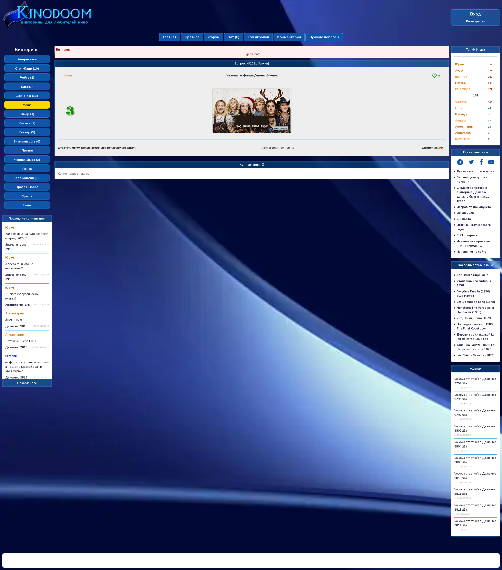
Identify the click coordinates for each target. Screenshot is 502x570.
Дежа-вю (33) (27, 96)
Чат (233, 37)
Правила (192, 37)
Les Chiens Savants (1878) (475, 355)
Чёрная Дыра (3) (27, 160)
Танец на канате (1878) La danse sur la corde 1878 (476, 347)
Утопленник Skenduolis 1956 (474, 283)
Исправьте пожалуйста (474, 207)
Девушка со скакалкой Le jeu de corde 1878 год (476, 337)
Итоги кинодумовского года (474, 227)
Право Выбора (27, 187)
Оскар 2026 (465, 213)
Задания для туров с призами (472, 179)
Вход (475, 14)
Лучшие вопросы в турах (475, 171)
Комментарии (289, 37)
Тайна (27, 205)
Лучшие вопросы (324, 37)
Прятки (27, 150)
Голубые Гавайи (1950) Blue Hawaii (473, 294)
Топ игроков (258, 37)
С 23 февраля (467, 235)
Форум (213, 37)
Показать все (27, 383)
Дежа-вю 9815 (16, 326)
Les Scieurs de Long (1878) (476, 302)
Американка (27, 59)
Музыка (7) (27, 123)
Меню (27, 105)
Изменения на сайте (471, 252)
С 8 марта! (464, 219)
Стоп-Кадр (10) (27, 68)
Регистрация (475, 21)
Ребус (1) (27, 77)
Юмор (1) (27, 114)
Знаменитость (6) (27, 141)
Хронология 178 (17, 305)
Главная (169, 37)
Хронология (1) (27, 178)
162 (475, 95)
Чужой (27, 196)
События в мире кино (472, 275)
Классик (27, 87)
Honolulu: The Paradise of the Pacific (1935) (475, 310)
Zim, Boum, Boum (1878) (474, 318)
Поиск (27, 169)
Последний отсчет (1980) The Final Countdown (475, 326)
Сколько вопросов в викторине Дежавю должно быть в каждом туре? (474, 194)
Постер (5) (27, 132)
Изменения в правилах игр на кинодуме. (474, 243)
